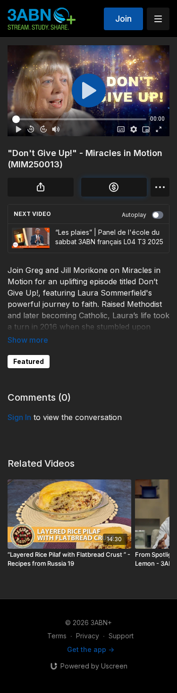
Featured (28, 361)
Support (121, 636)
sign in (19, 417)
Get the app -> (90, 649)
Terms (57, 636)
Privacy (87, 636)
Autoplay (134, 214)
